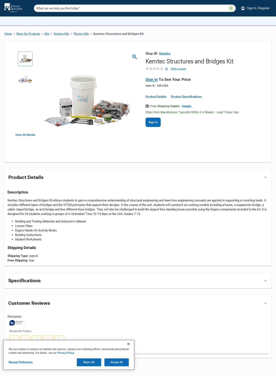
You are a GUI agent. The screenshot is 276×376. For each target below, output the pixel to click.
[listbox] (25, 92)
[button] (255, 8)
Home (8, 33)
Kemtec (164, 53)
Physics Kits (81, 33)
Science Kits (61, 33)
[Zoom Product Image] (134, 56)
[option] (25, 61)
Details (186, 106)
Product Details (156, 96)
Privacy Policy (65, 352)
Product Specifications (186, 96)
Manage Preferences (20, 362)
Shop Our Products (28, 33)
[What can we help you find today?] (231, 8)
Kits (46, 33)
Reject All (89, 362)
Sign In (152, 79)
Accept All (117, 362)
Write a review (178, 68)
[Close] (128, 344)
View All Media (25, 135)
